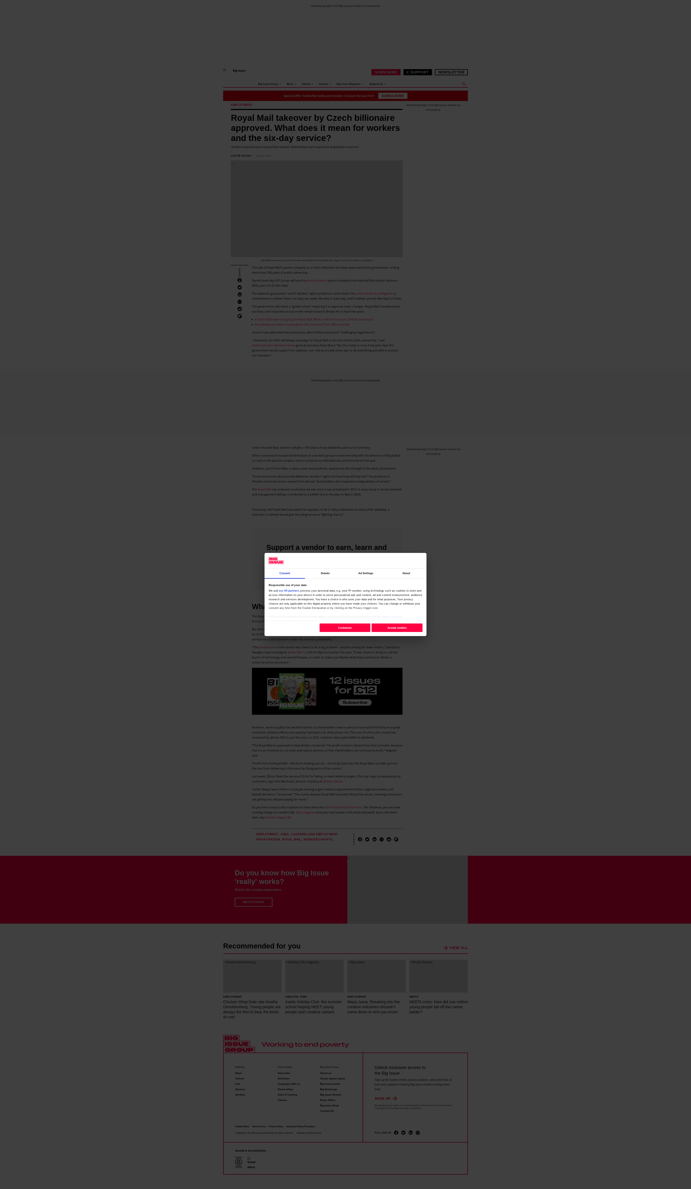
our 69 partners (289, 590)
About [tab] (406, 573)
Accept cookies (397, 627)
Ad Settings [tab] (365, 573)
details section (391, 616)
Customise (345, 627)
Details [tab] (325, 573)
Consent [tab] (284, 573)
